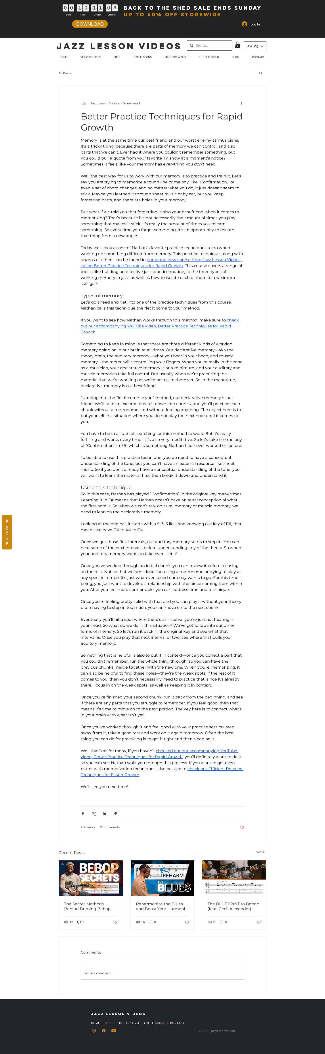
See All (261, 852)
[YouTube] (114, 1030)
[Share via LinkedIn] (104, 814)
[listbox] (255, 46)
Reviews (7, 532)
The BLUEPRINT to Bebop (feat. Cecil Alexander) (233, 906)
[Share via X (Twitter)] (94, 814)
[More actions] (241, 103)
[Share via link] (115, 814)
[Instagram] (94, 1030)
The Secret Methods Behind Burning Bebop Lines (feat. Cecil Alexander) (87, 906)
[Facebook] (104, 1030)
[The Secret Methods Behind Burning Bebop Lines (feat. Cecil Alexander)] (91, 878)
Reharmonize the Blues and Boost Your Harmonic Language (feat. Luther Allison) (161, 906)
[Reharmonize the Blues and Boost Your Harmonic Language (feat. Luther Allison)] (163, 878)
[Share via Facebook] (83, 814)
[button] (237, 45)
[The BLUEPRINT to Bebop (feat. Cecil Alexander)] (234, 878)
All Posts (65, 73)
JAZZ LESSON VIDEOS (119, 46)
